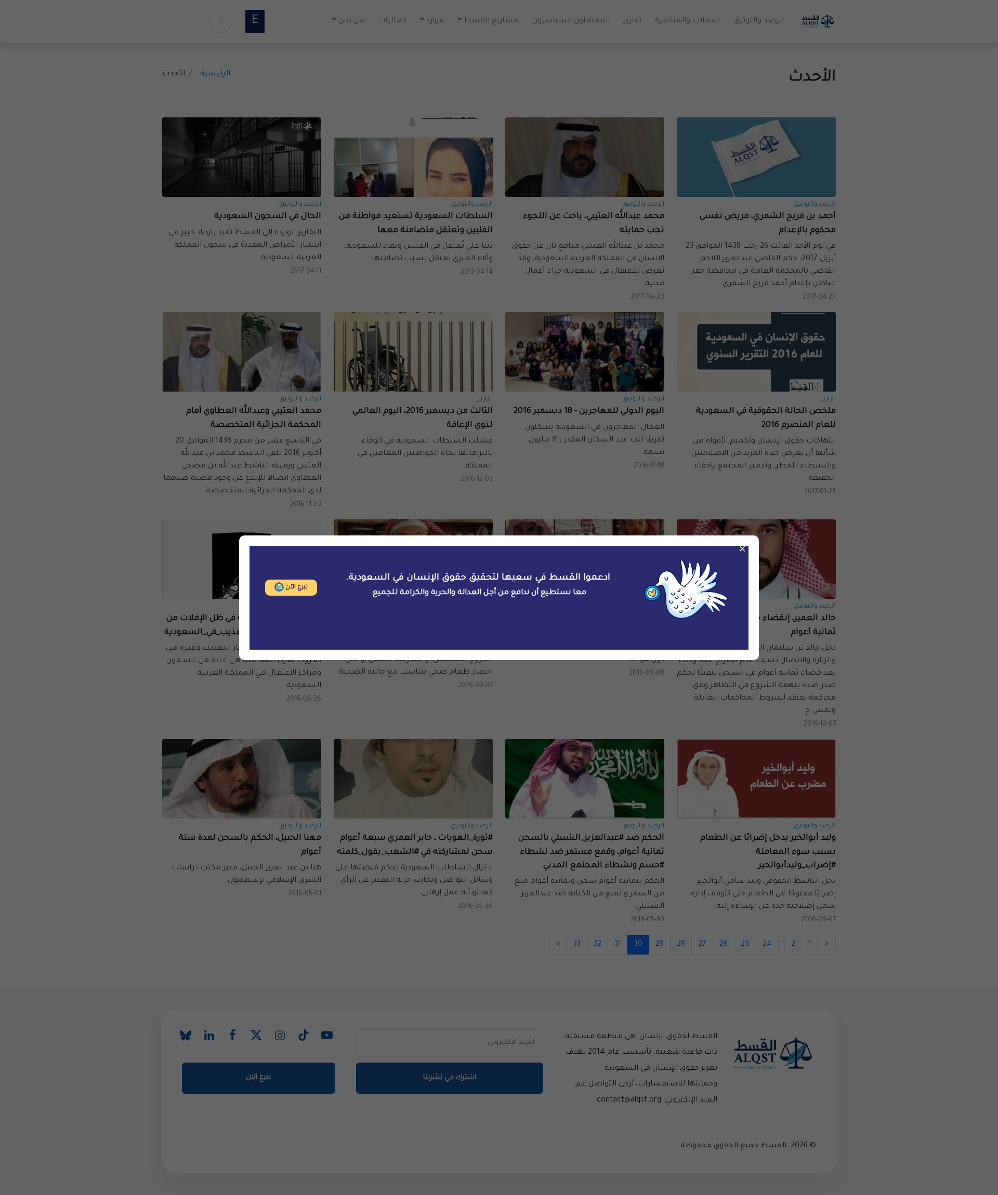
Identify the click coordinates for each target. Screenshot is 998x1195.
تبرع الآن (296, 587)
